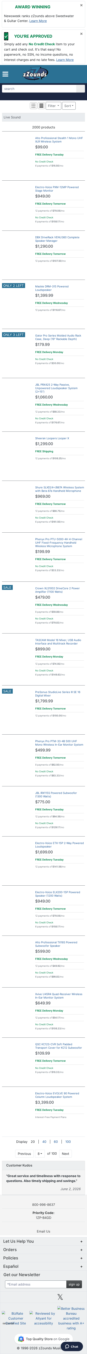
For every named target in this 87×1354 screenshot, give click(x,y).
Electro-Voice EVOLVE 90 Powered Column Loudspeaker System (57, 1095)
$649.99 (43, 1003)
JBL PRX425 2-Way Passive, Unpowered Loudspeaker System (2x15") (56, 388)
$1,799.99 (44, 701)
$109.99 (42, 1053)
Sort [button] (67, 106)
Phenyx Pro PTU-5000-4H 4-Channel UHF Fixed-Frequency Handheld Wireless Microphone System (58, 542)
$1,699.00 (44, 852)
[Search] (80, 89)
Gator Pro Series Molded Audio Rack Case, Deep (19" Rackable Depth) (58, 337)
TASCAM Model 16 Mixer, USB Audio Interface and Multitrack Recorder (58, 641)
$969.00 (42, 496)
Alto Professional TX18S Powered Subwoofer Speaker (56, 944)
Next (65, 1154)
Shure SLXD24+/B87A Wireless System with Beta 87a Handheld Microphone (59, 489)
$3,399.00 (44, 1102)
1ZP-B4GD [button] (43, 1215)
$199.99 (42, 552)
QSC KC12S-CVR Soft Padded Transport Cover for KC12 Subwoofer (58, 1046)
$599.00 (42, 951)
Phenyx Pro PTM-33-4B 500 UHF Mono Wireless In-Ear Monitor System (59, 742)
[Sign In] (71, 74)
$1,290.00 (44, 246)
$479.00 (42, 597)
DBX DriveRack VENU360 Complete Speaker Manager (57, 239)
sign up (74, 1284)
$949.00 (42, 196)
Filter (52, 106)
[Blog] (10, 1299)
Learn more (38, 21)
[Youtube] (77, 1299)
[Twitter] (60, 1299)
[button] (5, 74)
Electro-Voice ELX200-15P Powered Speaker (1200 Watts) (57, 894)
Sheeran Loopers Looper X (52, 438)
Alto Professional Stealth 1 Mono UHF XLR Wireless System (59, 139)
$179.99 (42, 344)
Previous (24, 1154)
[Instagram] (43, 1299)
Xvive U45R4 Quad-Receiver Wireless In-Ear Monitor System (58, 995)
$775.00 (42, 802)
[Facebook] (27, 1299)
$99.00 (41, 147)
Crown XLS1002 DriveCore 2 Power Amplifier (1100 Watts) (57, 590)
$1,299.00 (44, 444)
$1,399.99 (44, 295)
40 (44, 1142)
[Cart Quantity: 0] (61, 74)
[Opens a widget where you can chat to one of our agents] (71, 1347)
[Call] (78, 74)
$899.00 (42, 649)
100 (68, 1142)
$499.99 (43, 750)
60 (56, 1142)
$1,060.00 (44, 397)
